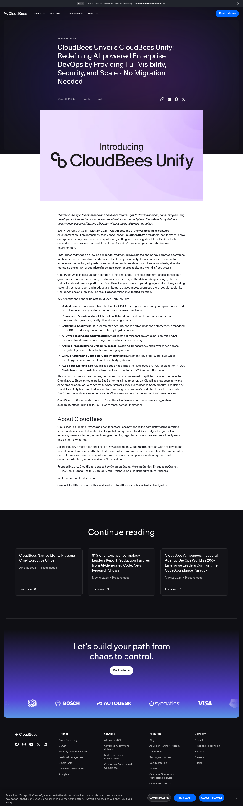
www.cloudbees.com (83, 478)
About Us (200, 740)
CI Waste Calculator (160, 783)
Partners (200, 751)
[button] (39, 13)
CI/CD (62, 745)
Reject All (185, 797)
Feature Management (71, 757)
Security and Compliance (73, 751)
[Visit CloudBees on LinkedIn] (45, 744)
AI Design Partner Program (164, 745)
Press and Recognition (207, 745)
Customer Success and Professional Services (162, 776)
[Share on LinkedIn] (169, 99)
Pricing (198, 762)
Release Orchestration (71, 768)
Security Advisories (160, 757)
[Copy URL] (162, 99)
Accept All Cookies (211, 797)
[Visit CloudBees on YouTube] (31, 744)
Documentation (158, 762)
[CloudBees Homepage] (26, 734)
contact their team (130, 404)
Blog (151, 740)
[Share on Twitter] (183, 99)
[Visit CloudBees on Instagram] (24, 744)
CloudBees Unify (68, 740)
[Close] (237, 798)
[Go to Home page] (15, 13)
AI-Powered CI (112, 740)
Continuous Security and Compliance (118, 766)
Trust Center (156, 751)
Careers (199, 757)
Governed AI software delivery (116, 747)
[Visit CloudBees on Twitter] (38, 744)
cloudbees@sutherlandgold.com (149, 485)
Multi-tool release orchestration (114, 757)
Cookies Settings (159, 797)
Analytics (64, 774)
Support (154, 768)
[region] (121, 798)
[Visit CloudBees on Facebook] (17, 744)
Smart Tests (65, 762)
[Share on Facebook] (176, 99)
